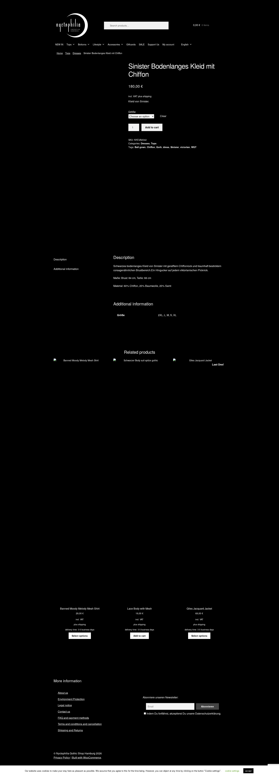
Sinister (174, 147)
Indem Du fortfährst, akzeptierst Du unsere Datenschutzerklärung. (183, 713)
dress (166, 147)
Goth (159, 147)
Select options (80, 635)
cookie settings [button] (232, 770)
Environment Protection (71, 699)
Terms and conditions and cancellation (80, 724)
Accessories (114, 44)
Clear (163, 116)
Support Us (153, 44)
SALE (142, 44)
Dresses (77, 53)
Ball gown (140, 147)
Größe (132, 112)
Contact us (64, 711)
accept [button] (248, 770)
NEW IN (59, 44)
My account (168, 44)
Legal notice (65, 705)
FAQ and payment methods (73, 718)
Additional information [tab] (66, 269)
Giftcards (131, 44)
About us (63, 693)
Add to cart (152, 127)
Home (60, 53)
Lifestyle (97, 44)
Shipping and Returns (70, 730)
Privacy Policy (62, 757)
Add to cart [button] (139, 635)
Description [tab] (60, 259)
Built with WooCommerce (86, 757)
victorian (185, 147)
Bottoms (82, 44)
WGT (193, 147)
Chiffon (151, 147)
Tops (69, 44)
